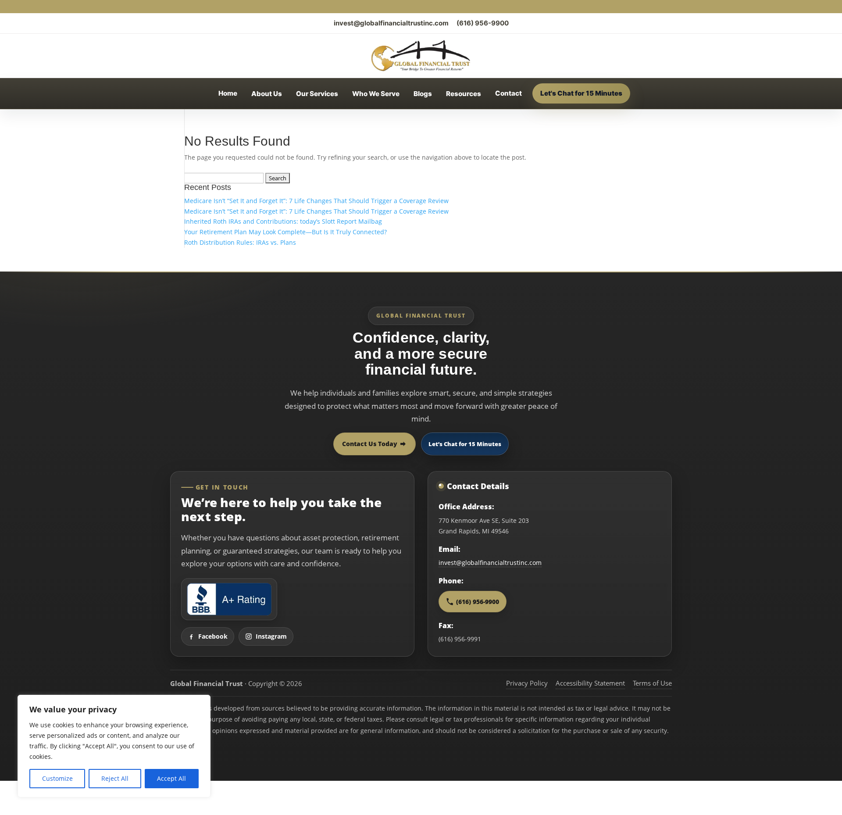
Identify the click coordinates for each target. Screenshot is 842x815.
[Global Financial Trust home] (421, 55)
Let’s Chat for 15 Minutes (464, 444)
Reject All (114, 778)
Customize (57, 778)
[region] (114, 746)
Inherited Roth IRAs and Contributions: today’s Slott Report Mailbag (283, 221)
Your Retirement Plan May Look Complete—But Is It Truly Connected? (285, 232)
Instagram (271, 636)
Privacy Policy (527, 683)
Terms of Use (652, 683)
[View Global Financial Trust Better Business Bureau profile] (229, 599)
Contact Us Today (369, 444)
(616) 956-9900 (483, 23)
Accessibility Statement (590, 683)
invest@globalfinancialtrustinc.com (391, 23)
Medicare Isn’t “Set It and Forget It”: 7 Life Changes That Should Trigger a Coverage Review (316, 201)
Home (227, 93)
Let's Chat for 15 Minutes (581, 93)
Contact (508, 93)
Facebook (213, 636)
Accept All (171, 778)
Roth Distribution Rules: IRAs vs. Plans (240, 242)
